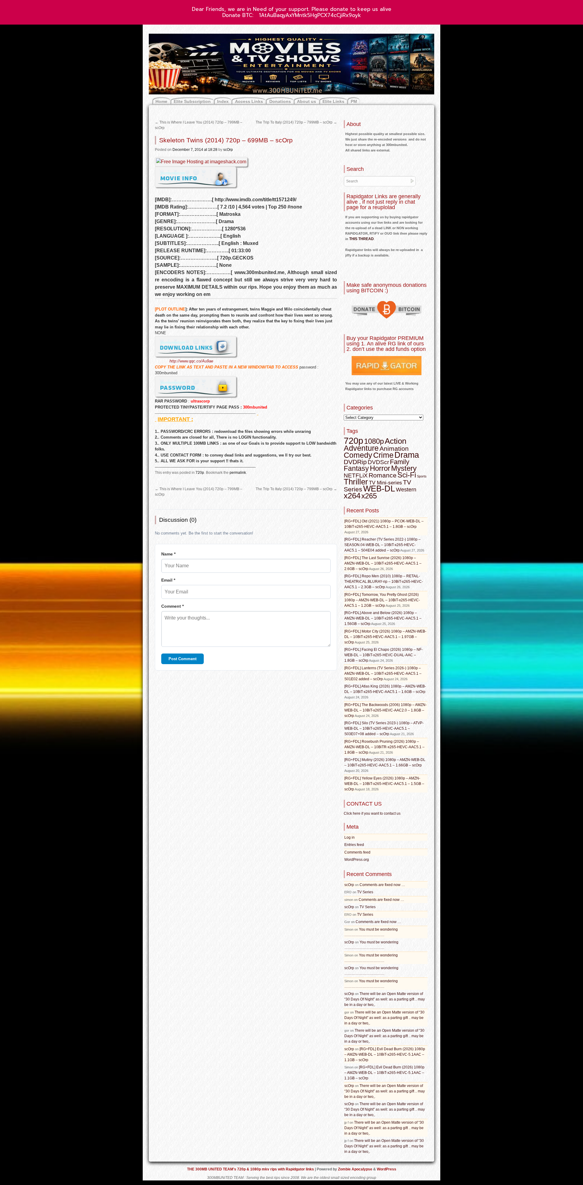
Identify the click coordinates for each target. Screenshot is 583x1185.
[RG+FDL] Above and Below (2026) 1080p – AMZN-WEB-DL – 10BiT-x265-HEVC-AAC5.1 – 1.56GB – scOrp (382, 618)
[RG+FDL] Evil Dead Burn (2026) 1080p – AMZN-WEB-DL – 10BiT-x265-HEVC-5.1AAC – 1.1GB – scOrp (384, 1054)
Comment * (172, 606)
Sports (422, 476)
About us (306, 101)
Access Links (249, 101)
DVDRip (355, 462)
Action (395, 441)
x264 (352, 495)
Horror (380, 468)
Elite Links (333, 101)
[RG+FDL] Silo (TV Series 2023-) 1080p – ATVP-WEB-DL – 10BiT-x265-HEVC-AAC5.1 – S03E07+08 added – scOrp (384, 728)
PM (354, 101)
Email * (168, 580)
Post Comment (182, 659)
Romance (383, 475)
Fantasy (356, 468)
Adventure (361, 448)
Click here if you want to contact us (372, 813)
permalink (238, 472)
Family (399, 462)
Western (406, 490)
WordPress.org (356, 859)
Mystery (404, 468)
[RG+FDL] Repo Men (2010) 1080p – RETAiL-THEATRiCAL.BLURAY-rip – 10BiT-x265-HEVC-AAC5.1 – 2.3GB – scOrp (383, 581)
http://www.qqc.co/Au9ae (191, 361)
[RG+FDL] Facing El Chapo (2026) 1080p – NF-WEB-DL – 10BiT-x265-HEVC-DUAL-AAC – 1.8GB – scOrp (383, 655)
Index (223, 101)
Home (161, 101)
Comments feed (357, 852)
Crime (383, 455)
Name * (168, 554)
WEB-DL (379, 488)
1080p (374, 441)
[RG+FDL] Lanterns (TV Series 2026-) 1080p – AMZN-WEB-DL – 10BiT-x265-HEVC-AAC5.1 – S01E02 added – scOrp (382, 673)
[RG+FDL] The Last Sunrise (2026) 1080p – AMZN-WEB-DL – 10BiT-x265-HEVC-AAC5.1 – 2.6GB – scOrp (382, 563)
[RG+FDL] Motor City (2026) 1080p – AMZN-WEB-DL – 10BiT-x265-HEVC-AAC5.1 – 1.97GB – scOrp (385, 636)
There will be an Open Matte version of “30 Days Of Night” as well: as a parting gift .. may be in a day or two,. (384, 999)
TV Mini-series (385, 483)
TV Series (365, 892)
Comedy (358, 455)
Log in (349, 837)
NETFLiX (356, 475)
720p (200, 472)
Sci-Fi (406, 475)
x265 (369, 496)
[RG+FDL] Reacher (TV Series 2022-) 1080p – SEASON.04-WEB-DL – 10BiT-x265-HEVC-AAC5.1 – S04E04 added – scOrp (382, 544)
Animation (394, 448)
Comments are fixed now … (382, 885)
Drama (406, 455)
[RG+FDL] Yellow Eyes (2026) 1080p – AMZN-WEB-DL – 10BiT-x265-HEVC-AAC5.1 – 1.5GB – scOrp (384, 783)
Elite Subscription (192, 101)
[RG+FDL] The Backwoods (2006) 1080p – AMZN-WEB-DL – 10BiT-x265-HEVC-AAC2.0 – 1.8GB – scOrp (385, 710)
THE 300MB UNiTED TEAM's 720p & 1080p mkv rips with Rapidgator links (251, 1169)
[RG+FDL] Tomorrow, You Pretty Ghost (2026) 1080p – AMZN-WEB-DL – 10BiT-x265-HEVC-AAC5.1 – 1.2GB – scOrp (382, 600)
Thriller (356, 481)
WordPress (386, 1169)
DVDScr (378, 462)
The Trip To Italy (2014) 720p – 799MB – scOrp (296, 122)
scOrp (228, 150)
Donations (280, 101)
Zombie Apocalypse (355, 1169)
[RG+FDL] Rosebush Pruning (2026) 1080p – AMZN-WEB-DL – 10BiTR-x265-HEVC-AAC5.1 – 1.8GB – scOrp (384, 747)
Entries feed (354, 845)
